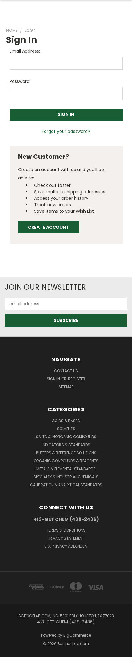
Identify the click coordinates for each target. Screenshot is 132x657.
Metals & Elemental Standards (66, 468)
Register (76, 378)
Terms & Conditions (66, 530)
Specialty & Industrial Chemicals (66, 476)
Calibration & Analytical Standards (66, 484)
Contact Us (66, 370)
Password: (20, 81)
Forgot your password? (66, 131)
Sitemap (66, 386)
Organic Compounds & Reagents (66, 460)
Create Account (48, 227)
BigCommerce (77, 635)
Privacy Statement (66, 538)
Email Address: (25, 51)
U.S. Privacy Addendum (66, 546)
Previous (9, 650)
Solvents (66, 428)
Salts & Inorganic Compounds (66, 436)
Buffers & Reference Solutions (66, 452)
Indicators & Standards (66, 444)
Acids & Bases (66, 420)
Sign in (54, 378)
